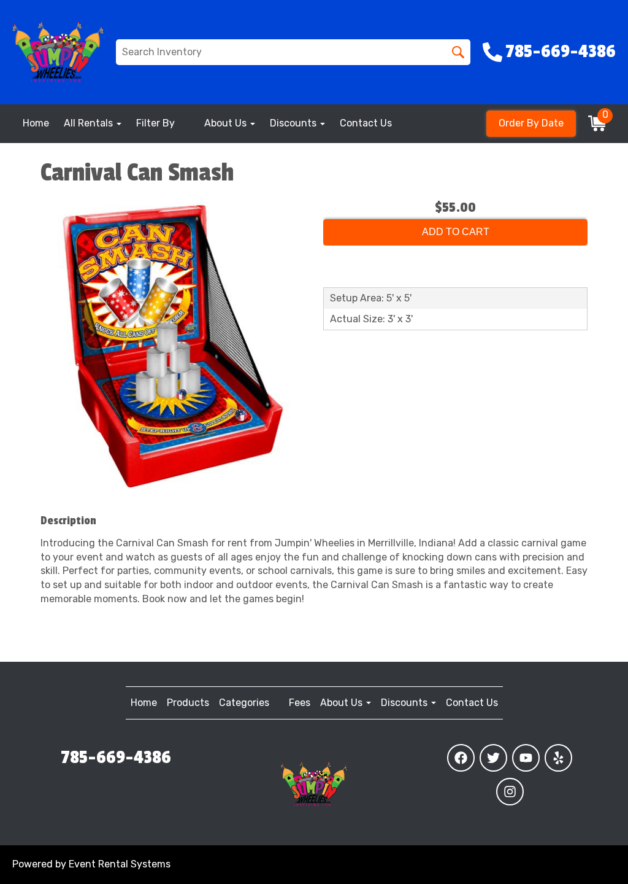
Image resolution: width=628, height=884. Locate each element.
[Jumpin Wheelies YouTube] (526, 758)
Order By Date (531, 123)
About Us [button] (226, 123)
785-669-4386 (116, 757)
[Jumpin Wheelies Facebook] (461, 758)
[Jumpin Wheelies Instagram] (510, 791)
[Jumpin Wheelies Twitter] (493, 758)
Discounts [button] (294, 123)
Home (36, 123)
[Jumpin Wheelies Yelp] (558, 758)
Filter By (155, 123)
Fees (299, 702)
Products (188, 702)
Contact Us (366, 123)
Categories (244, 702)
